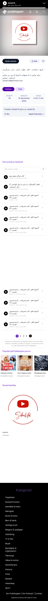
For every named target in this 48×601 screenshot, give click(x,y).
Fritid (20, 89)
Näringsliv (9, 511)
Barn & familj (10, 520)
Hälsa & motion (12, 560)
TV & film (9, 539)
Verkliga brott (11, 525)
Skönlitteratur (11, 565)
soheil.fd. (31, 109)
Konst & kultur (11, 516)
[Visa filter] (43, 169)
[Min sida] (30, 11)
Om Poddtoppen (13, 593)
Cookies (38, 593)
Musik (7, 543)
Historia (8, 569)
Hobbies (8, 89)
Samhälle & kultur (13, 506)
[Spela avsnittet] (6, 177)
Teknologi (9, 555)
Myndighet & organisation (10, 549)
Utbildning (9, 534)
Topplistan (9, 497)
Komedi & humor (12, 502)
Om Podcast (27, 593)
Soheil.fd (15, 109)
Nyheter (8, 579)
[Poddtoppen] (12, 12)
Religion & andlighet (14, 530)
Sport (7, 588)
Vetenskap (9, 583)
